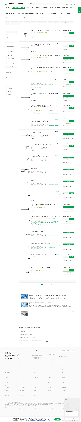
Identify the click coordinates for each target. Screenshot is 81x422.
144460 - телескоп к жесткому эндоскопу (51, 60)
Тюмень (63, 370)
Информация (50, 349)
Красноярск (50, 374)
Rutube (42, 399)
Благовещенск (50, 375)
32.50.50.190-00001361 (37, 87)
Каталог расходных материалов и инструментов (9, 352)
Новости (18, 358)
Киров (35, 382)
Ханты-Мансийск (50, 370)
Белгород (6, 370)
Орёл (34, 380)
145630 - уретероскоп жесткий (50, 247)
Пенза (6, 385)
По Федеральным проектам (36, 352)
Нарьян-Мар (22, 393)
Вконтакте (39, 399)
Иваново (35, 372)
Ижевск (49, 385)
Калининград (50, 393)
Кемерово (63, 374)
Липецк (49, 380)
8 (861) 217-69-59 (21, 3)
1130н (40, 39)
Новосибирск (36, 374)
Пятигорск (7, 390)
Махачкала (49, 390)
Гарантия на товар (51, 354)
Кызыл (63, 372)
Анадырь (63, 385)
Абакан (49, 372)
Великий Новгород (8, 393)
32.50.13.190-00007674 (37, 248)
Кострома (6, 382)
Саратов (49, 382)
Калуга (21, 382)
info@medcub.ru (63, 359)
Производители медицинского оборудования (8, 362)
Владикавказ (22, 390)
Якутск (35, 387)
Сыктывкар (35, 392)
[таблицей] (75, 27)
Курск (63, 380)
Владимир (49, 369)
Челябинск (35, 370)
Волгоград (63, 377)
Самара (63, 382)
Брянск (63, 369)
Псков (63, 392)
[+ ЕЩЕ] (74, 7)
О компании (19, 351)
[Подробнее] (73, 295)
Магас (35, 390)
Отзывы (18, 355)
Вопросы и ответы (51, 355)
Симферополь (36, 377)
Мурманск (35, 393)
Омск (20, 374)
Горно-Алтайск (7, 374)
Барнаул (21, 375)
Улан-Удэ (49, 387)
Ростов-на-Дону (64, 375)
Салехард (21, 370)
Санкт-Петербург (22, 392)
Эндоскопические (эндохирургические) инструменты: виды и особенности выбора (47, 295)
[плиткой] (72, 27)
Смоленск (6, 380)
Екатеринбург (7, 372)
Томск (20, 369)
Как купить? (50, 351)
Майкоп (21, 377)
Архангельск (7, 395)
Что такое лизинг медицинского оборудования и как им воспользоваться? (45, 313)
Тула (34, 375)
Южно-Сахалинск (22, 387)
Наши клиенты (19, 354)
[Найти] (63, 4)
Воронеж (35, 369)
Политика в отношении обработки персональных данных (52, 360)
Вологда (63, 393)
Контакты (18, 362)
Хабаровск (7, 387)
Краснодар (49, 377)
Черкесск (63, 390)
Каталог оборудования (10, 349)
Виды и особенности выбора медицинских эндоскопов (41, 303)
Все (53, 284)
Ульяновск (35, 395)
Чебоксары (21, 395)
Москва (6, 369)
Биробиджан (50, 392)
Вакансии (18, 359)
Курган (21, 372)
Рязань (21, 380)
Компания (19, 349)
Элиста (6, 377)
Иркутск (6, 375)
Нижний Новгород (37, 385)
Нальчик (6, 392)
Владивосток (64, 387)
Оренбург (21, 385)
